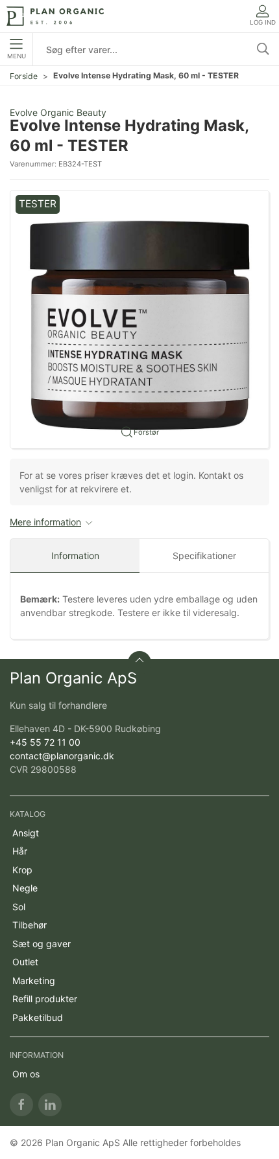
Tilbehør (29, 924)
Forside (24, 76)
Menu (16, 56)
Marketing (33, 980)
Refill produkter (44, 998)
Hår (19, 850)
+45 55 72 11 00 (45, 742)
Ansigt (25, 832)
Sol (18, 906)
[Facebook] (21, 1104)
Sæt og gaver (41, 943)
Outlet (25, 961)
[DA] (55, 16)
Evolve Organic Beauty (58, 112)
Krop (22, 869)
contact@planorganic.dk (62, 755)
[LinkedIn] (50, 1104)
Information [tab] (75, 555)
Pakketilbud (37, 1017)
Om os (26, 1073)
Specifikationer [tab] (204, 555)
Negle (25, 887)
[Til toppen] (139, 662)
